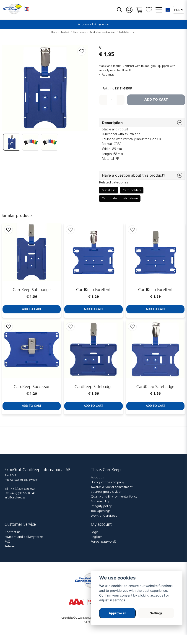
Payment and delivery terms (24, 537)
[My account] (129, 10)
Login (95, 532)
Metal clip (124, 32)
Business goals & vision (106, 492)
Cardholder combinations (102, 32)
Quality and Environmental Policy (114, 496)
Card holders (79, 32)
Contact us (12, 532)
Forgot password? (103, 542)
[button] (168, 10)
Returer (10, 546)
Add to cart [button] (31, 309)
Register (96, 537)
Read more (107, 74)
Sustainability (100, 501)
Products (65, 32)
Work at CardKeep (104, 516)
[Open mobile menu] (159, 9)
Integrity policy (101, 506)
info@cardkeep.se (15, 497)
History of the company (107, 482)
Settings (156, 613)
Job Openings (100, 511)
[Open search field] (119, 9)
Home (54, 32)
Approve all (117, 613)
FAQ (7, 542)
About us (97, 477)
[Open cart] (139, 9)
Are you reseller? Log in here (93, 24)
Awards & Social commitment (111, 487)
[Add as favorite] (149, 10)
